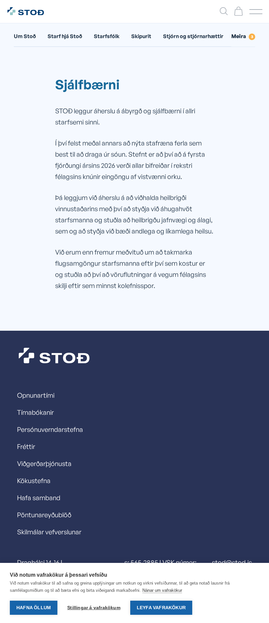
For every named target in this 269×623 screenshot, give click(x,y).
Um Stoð (25, 36)
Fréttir (26, 446)
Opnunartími (35, 395)
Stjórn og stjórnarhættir (193, 36)
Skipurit (141, 36)
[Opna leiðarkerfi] (255, 11)
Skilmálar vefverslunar (49, 532)
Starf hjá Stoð (65, 36)
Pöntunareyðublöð (44, 515)
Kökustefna (34, 481)
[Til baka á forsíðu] (29, 11)
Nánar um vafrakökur (162, 590)
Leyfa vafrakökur (161, 607)
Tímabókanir (35, 412)
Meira (242, 36)
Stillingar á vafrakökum (93, 607)
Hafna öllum (33, 607)
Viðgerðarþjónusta (44, 463)
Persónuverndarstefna (50, 429)
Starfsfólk (106, 36)
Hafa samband (38, 498)
